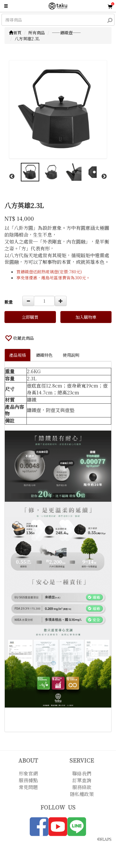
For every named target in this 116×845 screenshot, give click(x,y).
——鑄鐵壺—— (66, 33)
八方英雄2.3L (27, 39)
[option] (58, 109)
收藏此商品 (23, 338)
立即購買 (30, 317)
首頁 (17, 33)
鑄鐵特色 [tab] (44, 355)
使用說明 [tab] (71, 355)
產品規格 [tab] (17, 355)
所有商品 (36, 33)
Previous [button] (12, 177)
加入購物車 (86, 317)
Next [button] (104, 177)
